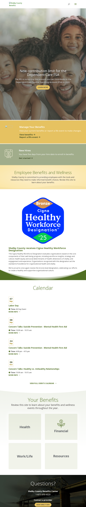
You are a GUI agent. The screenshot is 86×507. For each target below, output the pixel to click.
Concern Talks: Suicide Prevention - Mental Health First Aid (38, 326)
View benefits (26, 134)
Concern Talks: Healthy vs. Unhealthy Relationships (34, 369)
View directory (43, 505)
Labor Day (14, 305)
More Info (13, 312)
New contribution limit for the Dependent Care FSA (43, 73)
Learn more (43, 87)
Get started (25, 158)
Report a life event (28, 137)
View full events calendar (42, 383)
